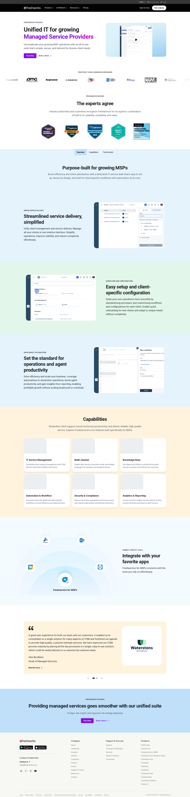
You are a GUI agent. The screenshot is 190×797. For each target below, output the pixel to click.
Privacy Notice (29, 795)
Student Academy (112, 756)
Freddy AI (144, 784)
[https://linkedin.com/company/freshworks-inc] (21, 770)
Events (73, 766)
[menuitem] (142, 2)
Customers (75, 759)
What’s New (145, 745)
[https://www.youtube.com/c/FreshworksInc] (35, 770)
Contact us (24, 762)
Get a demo (159, 8)
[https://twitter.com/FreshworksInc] (26, 770)
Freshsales (145, 770)
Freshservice (145, 749)
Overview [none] (80, 152)
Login (164, 2)
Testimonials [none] (108, 152)
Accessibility (88, 795)
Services (109, 752)
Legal (21, 795)
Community (110, 759)
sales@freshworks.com (28, 765)
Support (109, 745)
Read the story (34, 668)
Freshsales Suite (147, 773)
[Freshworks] (39, 741)
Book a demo (44, 56)
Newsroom (75, 773)
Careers (74, 756)
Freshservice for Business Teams (153, 756)
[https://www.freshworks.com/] (32, 8)
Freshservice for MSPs (149, 752)
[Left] (88, 678)
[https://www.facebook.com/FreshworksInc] (30, 770)
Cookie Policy (48, 795)
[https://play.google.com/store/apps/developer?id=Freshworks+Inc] (26, 747)
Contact (74, 777)
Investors (74, 752)
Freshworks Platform (148, 781)
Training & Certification (114, 749)
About (73, 745)
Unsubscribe (98, 795)
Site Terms (39, 795)
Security (80, 795)
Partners (74, 763)
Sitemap (106, 795)
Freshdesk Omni (147, 759)
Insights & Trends (77, 770)
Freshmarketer (146, 777)
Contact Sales (154, 2)
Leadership (75, 749)
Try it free (30, 56)
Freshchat (144, 766)
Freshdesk (145, 763)
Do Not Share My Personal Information (65, 795)
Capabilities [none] (93, 152)
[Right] (102, 678)
